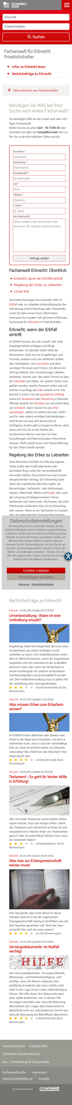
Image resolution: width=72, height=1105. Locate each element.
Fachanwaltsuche (14, 1072)
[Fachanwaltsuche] (15, 6)
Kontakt (44, 1078)
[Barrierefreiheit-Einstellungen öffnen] (68, 556)
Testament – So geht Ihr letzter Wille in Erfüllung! (38, 778)
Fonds (50, 492)
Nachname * (20, 162)
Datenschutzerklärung (17, 1078)
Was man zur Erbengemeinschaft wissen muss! (35, 862)
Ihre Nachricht (21, 216)
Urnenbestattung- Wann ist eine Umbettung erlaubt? (35, 617)
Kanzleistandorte (14, 1046)
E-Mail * (18, 205)
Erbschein (20, 381)
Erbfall (13, 304)
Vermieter (43, 363)
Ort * (16, 184)
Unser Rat (21, 291)
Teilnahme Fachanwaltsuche (21, 1054)
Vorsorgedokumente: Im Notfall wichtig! (34, 948)
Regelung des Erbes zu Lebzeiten (37, 285)
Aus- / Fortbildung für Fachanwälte (26, 1062)
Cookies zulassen (36, 570)
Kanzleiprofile (38, 1046)
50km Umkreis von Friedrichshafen (35, 90)
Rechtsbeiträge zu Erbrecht (31, 74)
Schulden (19, 407)
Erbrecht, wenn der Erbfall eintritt (37, 278)
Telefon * (18, 194)
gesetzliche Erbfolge (52, 394)
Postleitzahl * (21, 173)
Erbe (40, 390)
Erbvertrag (47, 399)
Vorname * (19, 151)
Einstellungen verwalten (36, 577)
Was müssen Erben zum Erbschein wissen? (36, 706)
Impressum (39, 1072)
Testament (27, 399)
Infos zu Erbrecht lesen (28, 67)
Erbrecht (33, 322)
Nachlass (39, 403)
